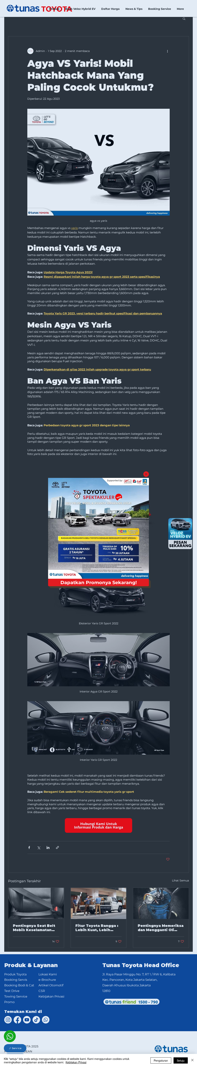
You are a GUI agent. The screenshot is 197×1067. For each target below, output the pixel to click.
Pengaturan (161, 1060)
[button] (146, 474)
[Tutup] (192, 1060)
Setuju (180, 1060)
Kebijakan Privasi (76, 1062)
